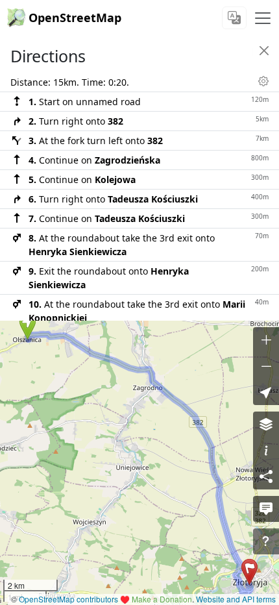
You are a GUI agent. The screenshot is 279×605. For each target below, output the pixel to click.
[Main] (263, 18)
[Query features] (266, 541)
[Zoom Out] (266, 366)
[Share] (266, 476)
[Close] (264, 50)
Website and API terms (236, 598)
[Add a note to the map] (266, 509)
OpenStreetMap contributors (68, 598)
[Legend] (266, 450)
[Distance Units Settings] (263, 81)
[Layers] (266, 425)
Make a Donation (162, 598)
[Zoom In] (266, 340)
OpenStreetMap (75, 17)
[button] (27, 327)
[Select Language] (234, 17)
